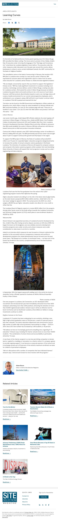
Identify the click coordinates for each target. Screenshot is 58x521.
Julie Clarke (9, 515)
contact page (30, 515)
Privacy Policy (26, 504)
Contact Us (25, 496)
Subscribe (44, 497)
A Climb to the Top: (9, 477)
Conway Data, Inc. (29, 512)
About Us (24, 502)
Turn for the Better (9, 407)
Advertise (25, 499)
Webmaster (5, 517)
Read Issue (6, 419)
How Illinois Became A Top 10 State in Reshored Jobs (42, 443)
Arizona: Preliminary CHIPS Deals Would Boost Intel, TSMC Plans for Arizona (14, 444)
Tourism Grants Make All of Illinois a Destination (42, 408)
